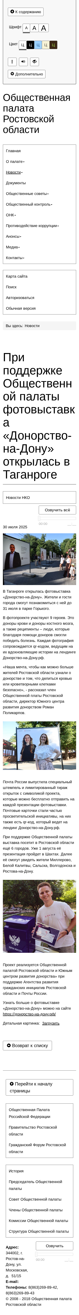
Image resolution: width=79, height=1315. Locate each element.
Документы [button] (16, 183)
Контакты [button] (14, 258)
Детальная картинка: (31, 1023)
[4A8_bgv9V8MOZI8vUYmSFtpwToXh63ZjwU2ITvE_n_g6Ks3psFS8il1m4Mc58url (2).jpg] (39, 916)
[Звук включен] (23, 62)
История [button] (16, 1171)
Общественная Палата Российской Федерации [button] (29, 1113)
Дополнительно (28, 74)
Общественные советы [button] (26, 194)
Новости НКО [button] (18, 497)
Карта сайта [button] (16, 276)
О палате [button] (14, 161)
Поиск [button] (11, 287)
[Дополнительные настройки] (34, 62)
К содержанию (27, 12)
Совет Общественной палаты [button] (35, 1199)
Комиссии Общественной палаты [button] (38, 1221)
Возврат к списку (29, 1045)
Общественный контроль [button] (28, 204)
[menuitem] (39, 150)
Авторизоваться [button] (20, 298)
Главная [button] (13, 151)
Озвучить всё (57, 510)
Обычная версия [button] (21, 308)
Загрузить (50, 1023)
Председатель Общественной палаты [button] (35, 1185)
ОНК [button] (10, 215)
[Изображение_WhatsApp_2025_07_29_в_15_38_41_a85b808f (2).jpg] (39, 745)
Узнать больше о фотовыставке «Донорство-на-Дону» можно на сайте (37, 1008)
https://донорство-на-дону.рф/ (29, 1014)
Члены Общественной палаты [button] (36, 1210)
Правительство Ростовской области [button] (33, 1130)
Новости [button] (13, 172)
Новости (32, 326)
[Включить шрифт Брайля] (12, 62)
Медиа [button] (12, 247)
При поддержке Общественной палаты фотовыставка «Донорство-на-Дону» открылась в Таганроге (39, 416)
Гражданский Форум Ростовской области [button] (37, 1148)
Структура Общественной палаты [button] (39, 1231)
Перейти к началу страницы (31, 1087)
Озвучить (54, 1246)
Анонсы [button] (12, 236)
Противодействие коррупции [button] (31, 226)
